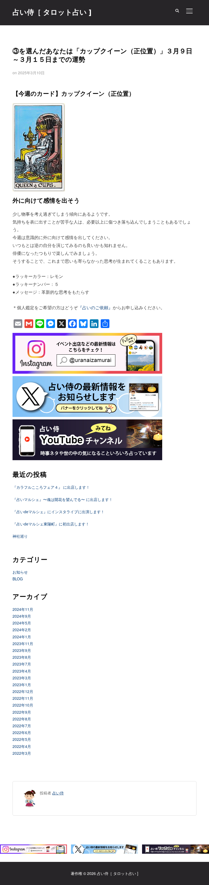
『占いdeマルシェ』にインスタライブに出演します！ (58, 511)
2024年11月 (23, 609)
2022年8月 (22, 719)
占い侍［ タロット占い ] (52, 12)
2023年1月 (22, 684)
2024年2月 (22, 629)
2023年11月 (23, 643)
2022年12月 (23, 691)
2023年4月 (22, 671)
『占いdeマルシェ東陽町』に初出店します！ (51, 524)
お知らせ (20, 572)
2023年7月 (22, 664)
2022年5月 (22, 739)
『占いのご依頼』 (95, 307)
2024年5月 (22, 623)
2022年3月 (22, 753)
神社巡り (20, 536)
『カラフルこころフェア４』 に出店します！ (51, 487)
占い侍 (58, 793)
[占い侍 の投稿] (30, 793)
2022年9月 (22, 712)
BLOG (18, 578)
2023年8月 (22, 657)
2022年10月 (23, 705)
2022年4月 (22, 746)
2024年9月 (22, 616)
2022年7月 (22, 725)
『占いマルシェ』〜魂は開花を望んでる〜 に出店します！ (63, 499)
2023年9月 (22, 650)
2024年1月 (22, 636)
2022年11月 (23, 698)
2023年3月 (22, 677)
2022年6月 (22, 732)
